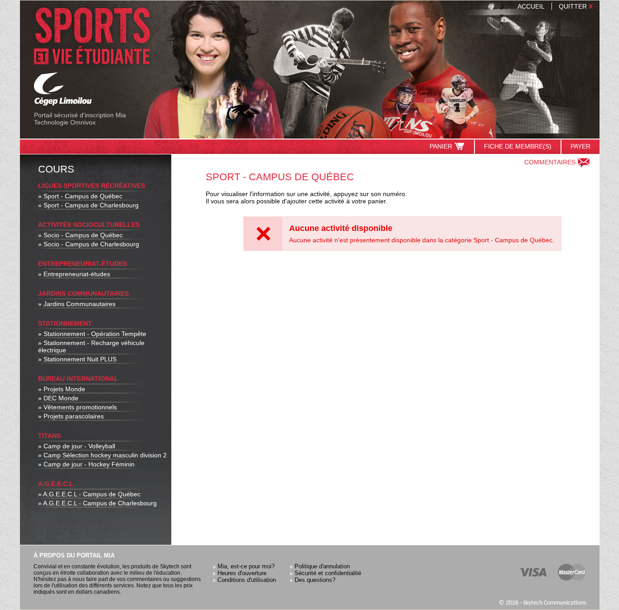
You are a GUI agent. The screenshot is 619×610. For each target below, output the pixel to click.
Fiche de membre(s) (517, 146)
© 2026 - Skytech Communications (542, 603)
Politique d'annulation (322, 566)
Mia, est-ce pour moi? (246, 566)
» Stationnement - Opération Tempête (92, 333)
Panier (441, 146)
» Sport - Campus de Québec (80, 196)
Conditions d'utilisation (247, 579)
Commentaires (549, 162)
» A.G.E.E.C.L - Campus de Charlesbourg (97, 503)
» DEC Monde (58, 398)
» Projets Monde (61, 389)
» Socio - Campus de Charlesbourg (88, 244)
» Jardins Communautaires (77, 303)
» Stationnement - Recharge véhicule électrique (91, 346)
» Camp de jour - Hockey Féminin (86, 464)
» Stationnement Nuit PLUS (77, 359)
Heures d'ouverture (242, 573)
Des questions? (315, 579)
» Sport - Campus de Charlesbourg (88, 205)
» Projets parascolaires (71, 416)
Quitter (576, 6)
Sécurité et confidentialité (328, 573)
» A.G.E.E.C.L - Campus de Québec (89, 494)
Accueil (531, 6)
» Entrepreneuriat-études (74, 274)
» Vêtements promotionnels (77, 407)
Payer (580, 146)
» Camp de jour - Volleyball (76, 446)
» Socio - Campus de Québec (80, 235)
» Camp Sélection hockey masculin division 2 (102, 455)
